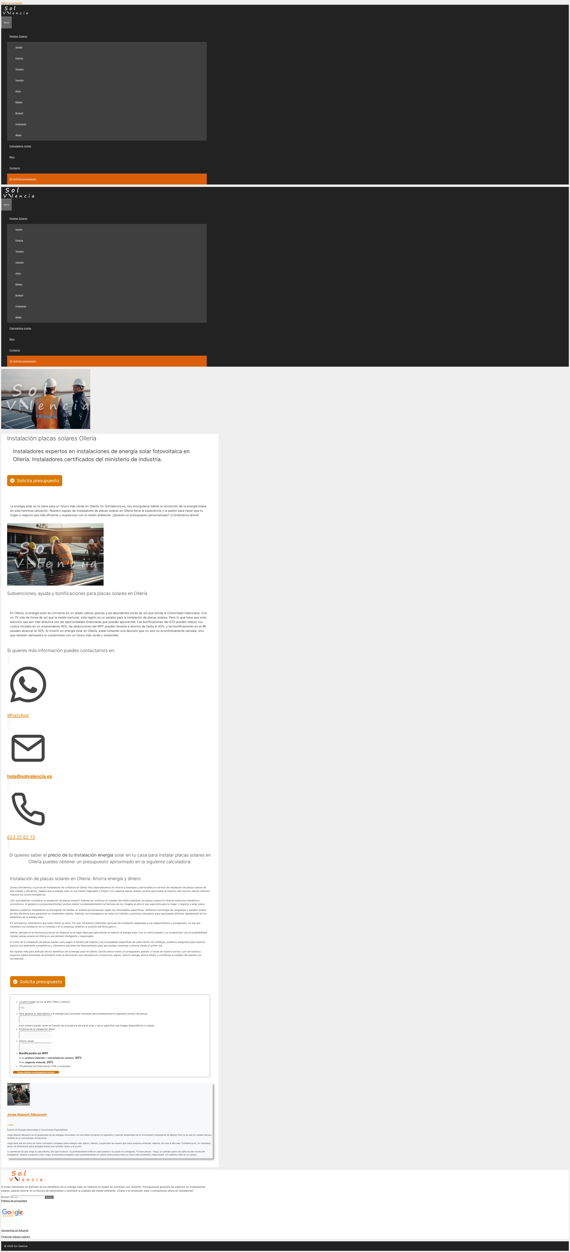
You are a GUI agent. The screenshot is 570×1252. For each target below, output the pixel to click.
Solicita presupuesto (24, 179)
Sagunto (19, 80)
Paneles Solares (18, 36)
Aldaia (18, 135)
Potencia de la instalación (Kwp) (37, 1029)
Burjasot (19, 113)
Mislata (18, 102)
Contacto (15, 168)
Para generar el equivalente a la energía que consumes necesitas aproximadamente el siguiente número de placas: (83, 1013)
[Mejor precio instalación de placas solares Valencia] (15, 14)
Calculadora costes (20, 146)
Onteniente (20, 124)
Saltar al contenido (11, 2)
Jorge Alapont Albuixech (27, 1114)
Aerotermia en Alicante (14, 1230)
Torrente (19, 69)
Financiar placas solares (15, 1236)
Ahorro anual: (26, 1040)
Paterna (19, 58)
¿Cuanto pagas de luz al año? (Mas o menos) (44, 1001)
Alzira (18, 91)
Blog (12, 157)
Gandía (18, 47)
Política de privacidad (14, 1200)
